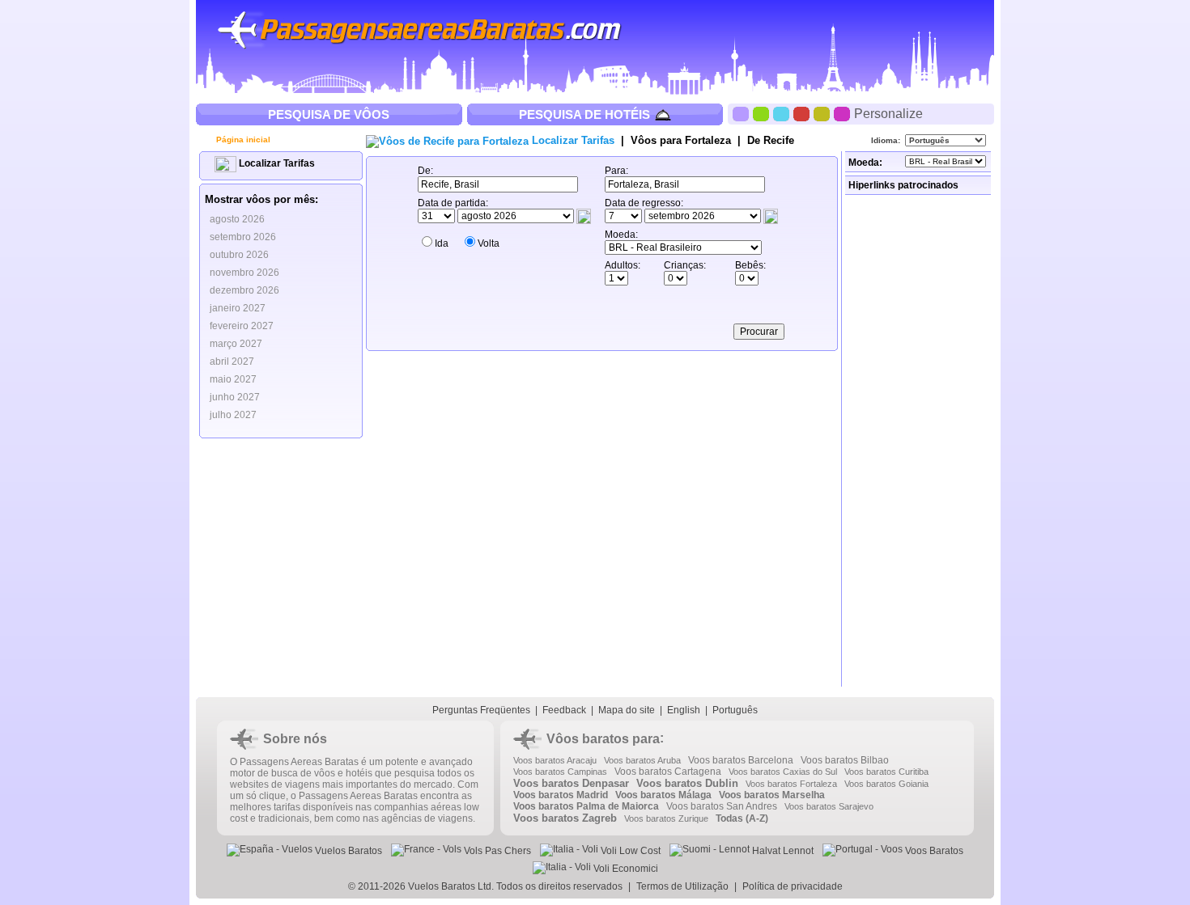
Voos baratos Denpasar (571, 783)
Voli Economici (624, 868)
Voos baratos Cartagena (667, 771)
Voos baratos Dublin (687, 783)
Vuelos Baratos (347, 850)
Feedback (564, 710)
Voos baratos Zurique (666, 818)
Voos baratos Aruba (642, 760)
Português (735, 710)
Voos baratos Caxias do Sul (783, 771)
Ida (441, 243)
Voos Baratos (933, 850)
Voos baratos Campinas (560, 771)
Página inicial (242, 139)
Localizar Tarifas (275, 163)
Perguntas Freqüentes (481, 710)
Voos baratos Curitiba (886, 771)
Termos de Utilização (682, 886)
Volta (488, 243)
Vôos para (681, 140)
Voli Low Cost (629, 850)
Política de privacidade (792, 886)
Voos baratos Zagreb (565, 818)
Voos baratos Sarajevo (828, 806)
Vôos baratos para (603, 739)
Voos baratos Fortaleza (791, 784)
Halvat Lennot (782, 850)
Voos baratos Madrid (560, 795)
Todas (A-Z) (742, 818)
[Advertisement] (919, 440)
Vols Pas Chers (496, 850)
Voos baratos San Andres (721, 806)
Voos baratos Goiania (886, 784)
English (683, 710)
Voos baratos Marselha (772, 795)
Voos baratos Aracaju (555, 760)
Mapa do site (626, 710)
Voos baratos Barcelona (740, 760)
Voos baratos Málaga (663, 795)
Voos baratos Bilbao (845, 760)
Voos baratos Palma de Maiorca (586, 806)
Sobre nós (295, 739)
